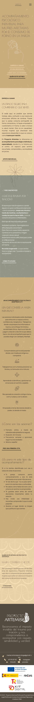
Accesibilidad (21, 697)
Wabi (20, 699)
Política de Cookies (11, 697)
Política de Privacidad (23, 695)
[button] (30, 5)
